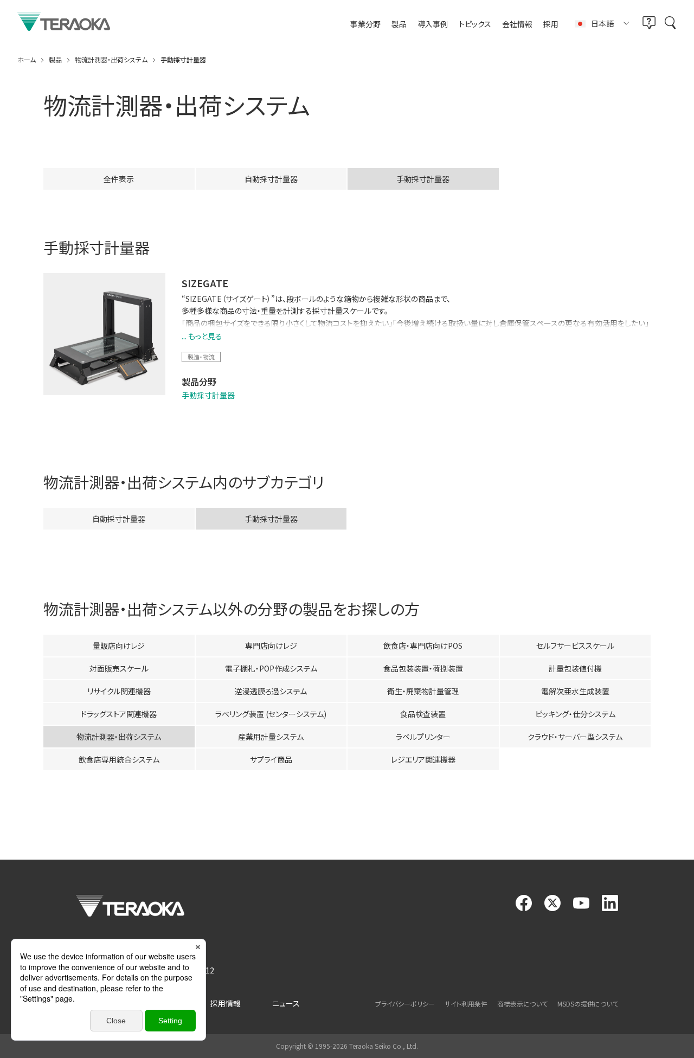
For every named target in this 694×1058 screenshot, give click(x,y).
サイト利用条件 (466, 1003)
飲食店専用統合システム (119, 759)
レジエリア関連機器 (423, 759)
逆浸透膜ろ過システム (271, 691)
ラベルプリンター (423, 736)
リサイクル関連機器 (119, 691)
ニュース (286, 1003)
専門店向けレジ (271, 645)
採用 (550, 24)
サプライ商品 (271, 759)
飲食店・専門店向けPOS (422, 645)
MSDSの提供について (587, 1003)
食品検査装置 (423, 713)
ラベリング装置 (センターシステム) (270, 713)
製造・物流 (201, 356)
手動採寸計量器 (208, 395)
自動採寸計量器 (271, 178)
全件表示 (119, 178)
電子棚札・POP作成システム (271, 668)
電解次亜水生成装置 (575, 691)
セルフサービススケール (575, 645)
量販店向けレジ (119, 645)
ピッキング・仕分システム (575, 713)
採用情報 (225, 1003)
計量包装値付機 (575, 668)
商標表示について (522, 1003)
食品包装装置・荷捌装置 (423, 668)
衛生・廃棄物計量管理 (423, 691)
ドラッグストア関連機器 (119, 713)
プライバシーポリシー (405, 1003)
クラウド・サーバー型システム (575, 736)
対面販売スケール (119, 668)
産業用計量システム (271, 736)
